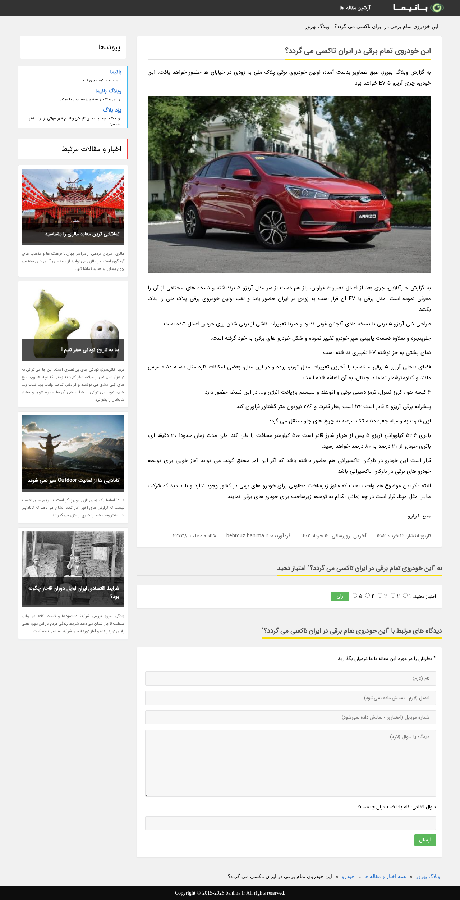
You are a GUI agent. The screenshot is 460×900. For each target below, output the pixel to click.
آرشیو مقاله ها (355, 8)
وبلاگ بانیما (108, 91)
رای (340, 596)
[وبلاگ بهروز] (418, 8)
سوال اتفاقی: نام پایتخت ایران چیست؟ (397, 807)
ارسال (425, 840)
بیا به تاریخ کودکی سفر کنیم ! (90, 350)
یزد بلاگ (112, 110)
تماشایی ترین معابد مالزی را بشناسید (82, 234)
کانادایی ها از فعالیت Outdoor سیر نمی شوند (73, 480)
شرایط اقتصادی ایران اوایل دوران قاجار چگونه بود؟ (73, 592)
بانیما (115, 72)
